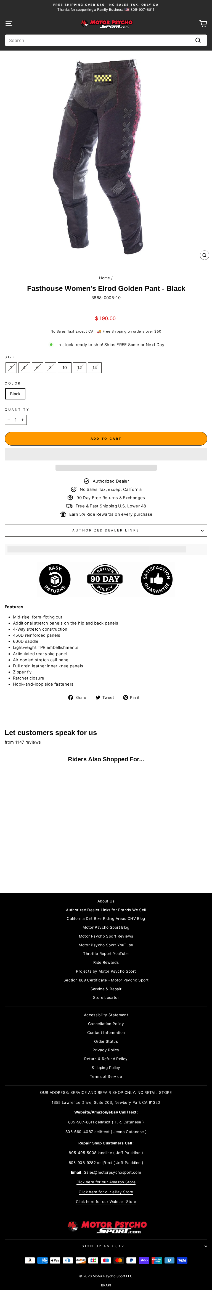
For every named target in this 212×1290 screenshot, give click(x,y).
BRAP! (106, 1285)
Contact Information (106, 1032)
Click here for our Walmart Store (106, 1201)
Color (13, 383)
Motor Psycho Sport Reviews (106, 936)
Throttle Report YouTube (106, 953)
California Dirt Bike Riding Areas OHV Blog (106, 918)
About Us (106, 901)
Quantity (17, 410)
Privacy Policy (105, 1050)
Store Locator (106, 997)
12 (79, 367)
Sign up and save (105, 1246)
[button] (106, 454)
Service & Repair (106, 989)
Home (104, 278)
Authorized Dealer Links (105, 530)
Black (15, 393)
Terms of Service (106, 1076)
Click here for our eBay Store (106, 1192)
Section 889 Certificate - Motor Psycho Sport (106, 980)
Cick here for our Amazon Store (106, 1182)
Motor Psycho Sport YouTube (106, 945)
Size (10, 357)
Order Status (106, 1041)
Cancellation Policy (106, 1024)
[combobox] (106, 40)
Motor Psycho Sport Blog (106, 927)
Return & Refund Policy (106, 1059)
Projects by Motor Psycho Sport (106, 971)
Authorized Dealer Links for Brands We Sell (106, 910)
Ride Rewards (106, 962)
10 (64, 367)
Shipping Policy (106, 1067)
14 (94, 367)
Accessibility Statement (106, 1015)
